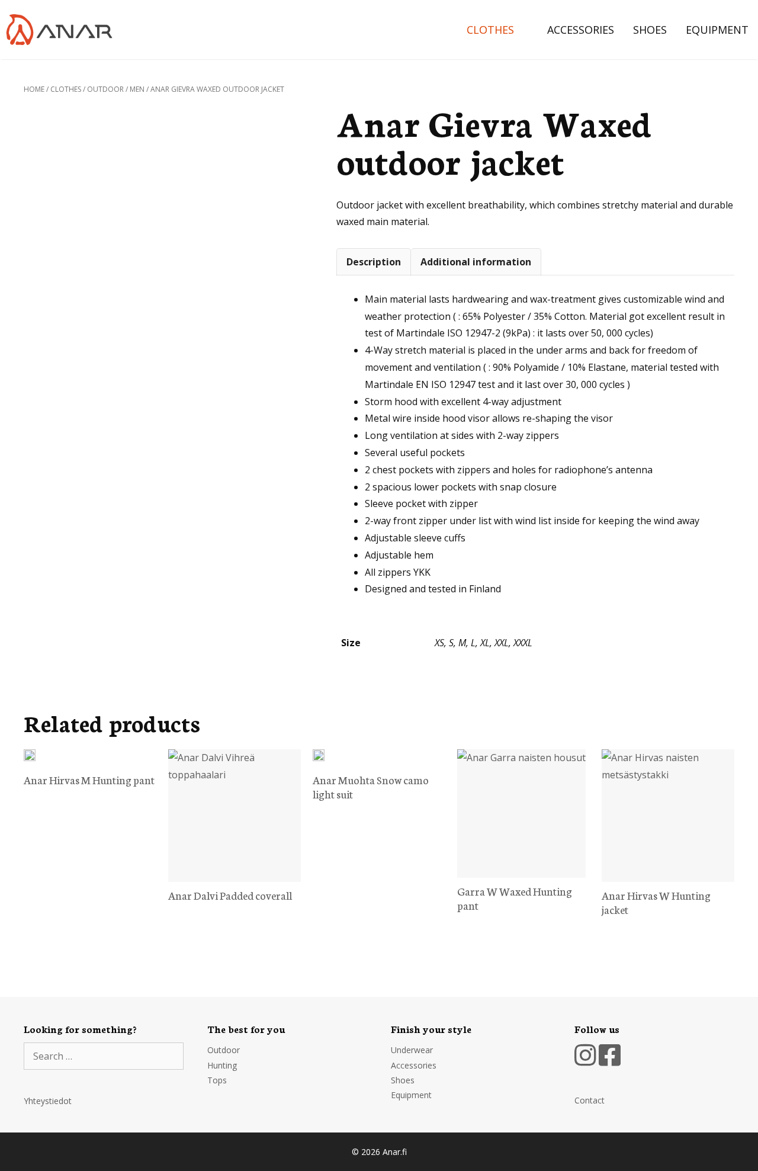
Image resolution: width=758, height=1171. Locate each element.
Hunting (222, 1065)
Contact (589, 1100)
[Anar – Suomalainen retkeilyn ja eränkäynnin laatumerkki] (62, 29)
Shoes (650, 30)
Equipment (717, 30)
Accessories (580, 30)
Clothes (490, 30)
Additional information (475, 261)
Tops (217, 1080)
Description (373, 261)
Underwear (412, 1049)
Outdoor (105, 89)
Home (34, 89)
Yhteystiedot (48, 1100)
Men (137, 89)
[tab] (373, 261)
